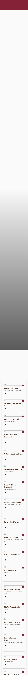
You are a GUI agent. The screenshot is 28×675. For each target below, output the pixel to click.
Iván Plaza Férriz (10, 570)
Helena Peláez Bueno (12, 555)
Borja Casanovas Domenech (10, 436)
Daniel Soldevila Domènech (10, 486)
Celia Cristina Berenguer (13, 469)
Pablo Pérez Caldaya (12, 622)
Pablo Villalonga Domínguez (10, 639)
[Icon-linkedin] (23, 401)
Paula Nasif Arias (10, 660)
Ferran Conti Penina (11, 522)
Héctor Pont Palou (11, 537)
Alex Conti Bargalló (11, 419)
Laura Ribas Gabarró (12, 590)
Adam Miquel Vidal (11, 388)
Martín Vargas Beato (12, 607)
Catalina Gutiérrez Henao (13, 454)
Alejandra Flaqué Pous (12, 404)
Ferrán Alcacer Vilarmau (13, 503)
